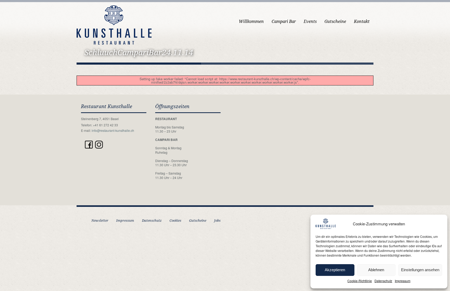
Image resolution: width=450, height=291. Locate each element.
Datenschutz (383, 280)
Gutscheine (335, 21)
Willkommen (251, 21)
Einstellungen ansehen (420, 270)
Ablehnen (376, 270)
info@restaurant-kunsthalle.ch (113, 130)
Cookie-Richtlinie (359, 280)
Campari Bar (284, 21)
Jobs (217, 220)
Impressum (402, 280)
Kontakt (362, 21)
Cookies (175, 220)
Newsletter (99, 220)
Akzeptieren (335, 270)
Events (310, 21)
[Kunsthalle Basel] (114, 24)
